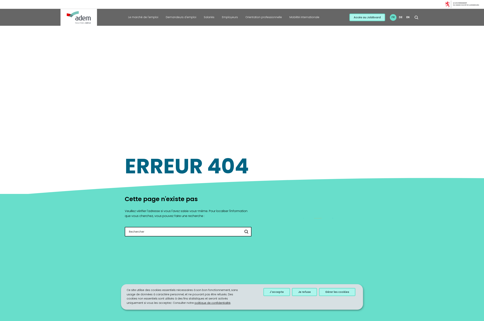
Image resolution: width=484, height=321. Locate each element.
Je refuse (304, 292)
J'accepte (277, 292)
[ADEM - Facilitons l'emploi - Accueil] (78, 17)
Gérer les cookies (337, 292)
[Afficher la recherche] (416, 17)
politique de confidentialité (212, 303)
